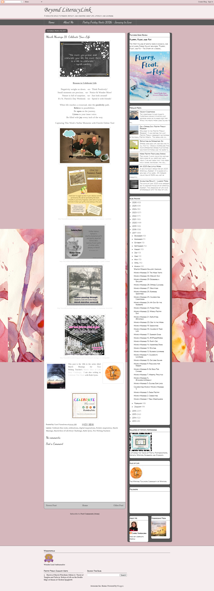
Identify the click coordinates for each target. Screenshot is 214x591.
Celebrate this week (60, 428)
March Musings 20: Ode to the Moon (148, 322)
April (136, 263)
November (138, 239)
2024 (134, 209)
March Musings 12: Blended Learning (149, 351)
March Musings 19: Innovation (146, 325)
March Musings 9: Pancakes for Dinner (147, 364)
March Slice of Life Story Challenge (68, 431)
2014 (134, 418)
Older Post (118, 505)
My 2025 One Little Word (150, 166)
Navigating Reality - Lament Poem (154, 181)
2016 (134, 411)
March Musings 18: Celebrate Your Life (148, 330)
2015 (134, 414)
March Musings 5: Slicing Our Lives (148, 383)
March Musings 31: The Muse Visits (148, 272)
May (136, 259)
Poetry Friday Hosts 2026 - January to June (107, 22)
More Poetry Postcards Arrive (153, 154)
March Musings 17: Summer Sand (147, 334)
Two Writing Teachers (101, 431)
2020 (134, 222)
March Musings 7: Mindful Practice (148, 374)
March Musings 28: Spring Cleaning (148, 285)
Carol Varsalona (139, 533)
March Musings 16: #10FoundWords (148, 338)
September (139, 246)
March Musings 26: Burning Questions (145, 292)
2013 (134, 421)
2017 (134, 233)
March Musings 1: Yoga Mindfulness (148, 399)
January (138, 406)
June (136, 256)
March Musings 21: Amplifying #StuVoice (146, 318)
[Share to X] (88, 424)
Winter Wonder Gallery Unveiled (147, 269)
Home (51, 22)
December (138, 236)
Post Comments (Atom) (90, 514)
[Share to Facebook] (90, 424)
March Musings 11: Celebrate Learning (146, 356)
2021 (134, 219)
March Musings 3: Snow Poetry (146, 392)
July (136, 252)
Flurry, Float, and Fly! (140, 39)
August (137, 249)
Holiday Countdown (147, 112)
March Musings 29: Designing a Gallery (146, 280)
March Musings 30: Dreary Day (147, 276)
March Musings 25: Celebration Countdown (147, 298)
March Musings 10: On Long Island (148, 360)
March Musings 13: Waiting (145, 348)
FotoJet (99, 428)
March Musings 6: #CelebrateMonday (142, 379)
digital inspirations (87, 428)
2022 (134, 216)
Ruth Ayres (87, 431)
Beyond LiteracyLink (67, 10)
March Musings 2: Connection (146, 395)
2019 (134, 226)
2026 (134, 202)
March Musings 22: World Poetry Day (147, 312)
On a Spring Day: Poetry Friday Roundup (153, 127)
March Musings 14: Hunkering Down (148, 344)
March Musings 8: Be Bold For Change (146, 370)
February (138, 403)
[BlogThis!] (85, 424)
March (137, 266)
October (138, 242)
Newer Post (51, 505)
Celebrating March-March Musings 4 (149, 388)
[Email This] (83, 424)
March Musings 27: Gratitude (146, 288)
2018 (134, 229)
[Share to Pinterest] (92, 424)
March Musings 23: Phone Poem (147, 308)
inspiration (107, 428)
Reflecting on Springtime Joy (151, 141)
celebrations (73, 428)
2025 (134, 206)
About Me (69, 22)
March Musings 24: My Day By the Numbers (148, 303)
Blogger (120, 586)
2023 (134, 212)
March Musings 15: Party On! (146, 341)
